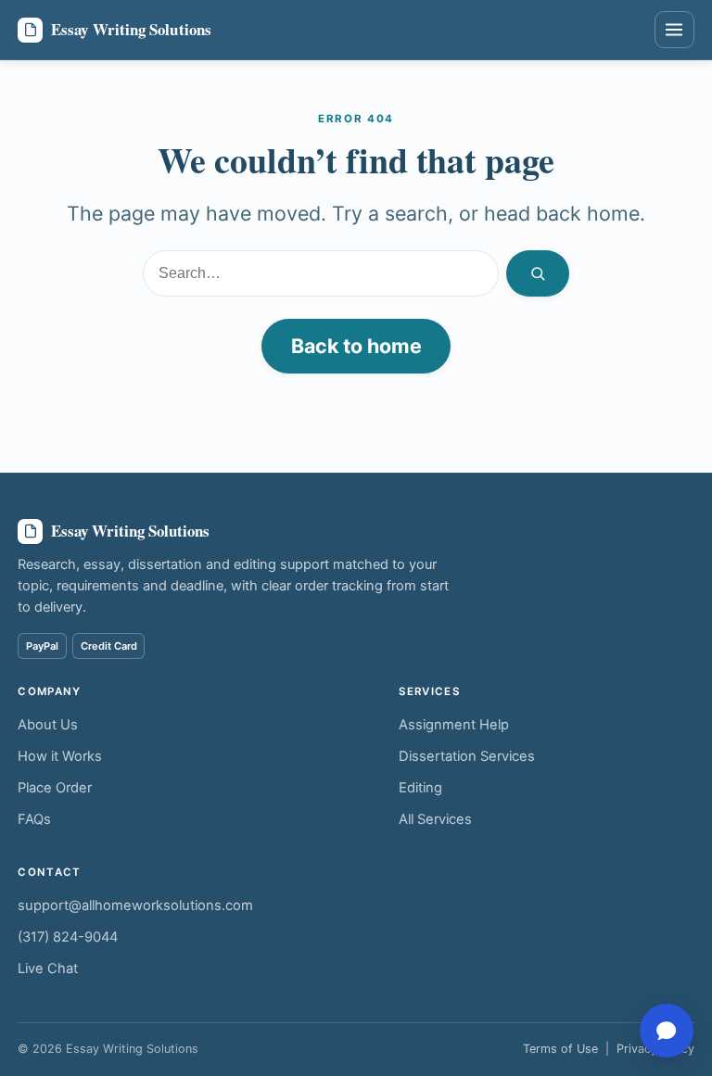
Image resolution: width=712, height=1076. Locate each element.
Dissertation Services (467, 756)
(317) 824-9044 (68, 937)
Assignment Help (454, 724)
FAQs (34, 819)
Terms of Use (560, 1049)
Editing (420, 787)
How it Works (60, 756)
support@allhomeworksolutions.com (135, 905)
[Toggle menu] (674, 29)
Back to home (356, 346)
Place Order (55, 787)
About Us (48, 724)
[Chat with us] (666, 1030)
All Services (435, 819)
